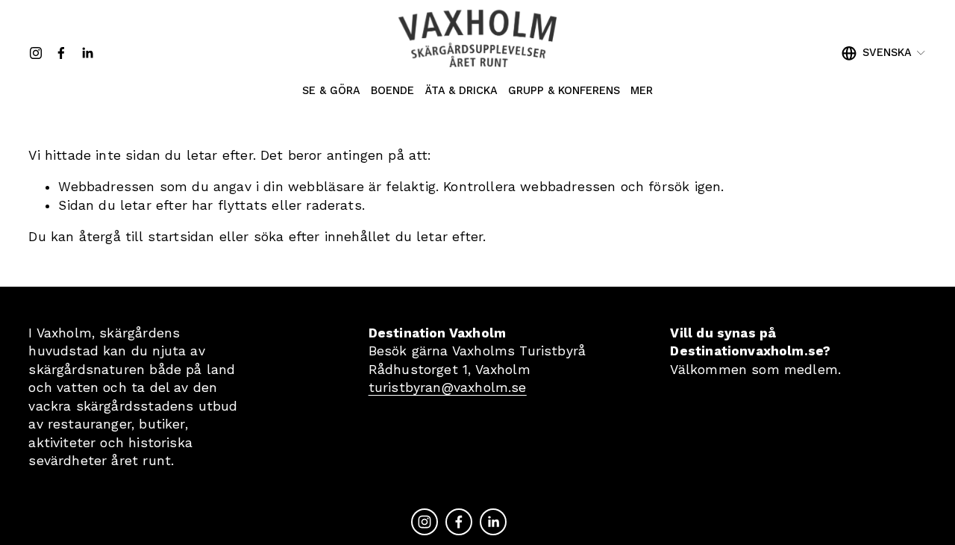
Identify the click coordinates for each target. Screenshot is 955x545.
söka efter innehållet (322, 236)
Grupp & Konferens (564, 90)
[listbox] (884, 52)
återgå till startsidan (147, 236)
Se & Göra (331, 90)
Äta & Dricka (461, 90)
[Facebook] (61, 53)
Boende (392, 90)
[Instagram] (35, 53)
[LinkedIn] (87, 53)
